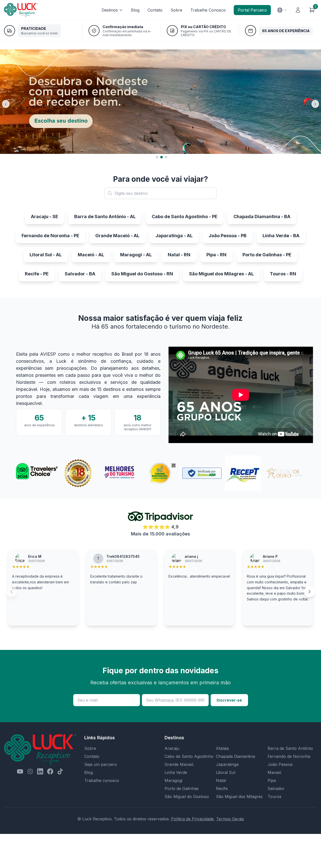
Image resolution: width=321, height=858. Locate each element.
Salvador (276, 788)
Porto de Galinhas (182, 788)
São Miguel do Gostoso (187, 796)
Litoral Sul (225, 772)
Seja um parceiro (100, 764)
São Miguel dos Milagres (239, 796)
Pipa (272, 780)
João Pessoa (280, 764)
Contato (155, 10)
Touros (274, 796)
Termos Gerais (230, 818)
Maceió (274, 772)
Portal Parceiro (252, 10)
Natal (221, 780)
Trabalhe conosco (101, 780)
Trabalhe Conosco (208, 10)
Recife (222, 788)
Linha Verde (176, 772)
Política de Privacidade (192, 818)
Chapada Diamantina (235, 756)
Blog (135, 10)
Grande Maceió (179, 764)
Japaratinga (227, 764)
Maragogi (173, 780)
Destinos (110, 10)
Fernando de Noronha (289, 756)
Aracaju (172, 748)
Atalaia (222, 748)
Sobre (176, 10)
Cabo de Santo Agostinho (189, 756)
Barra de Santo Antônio (290, 748)
